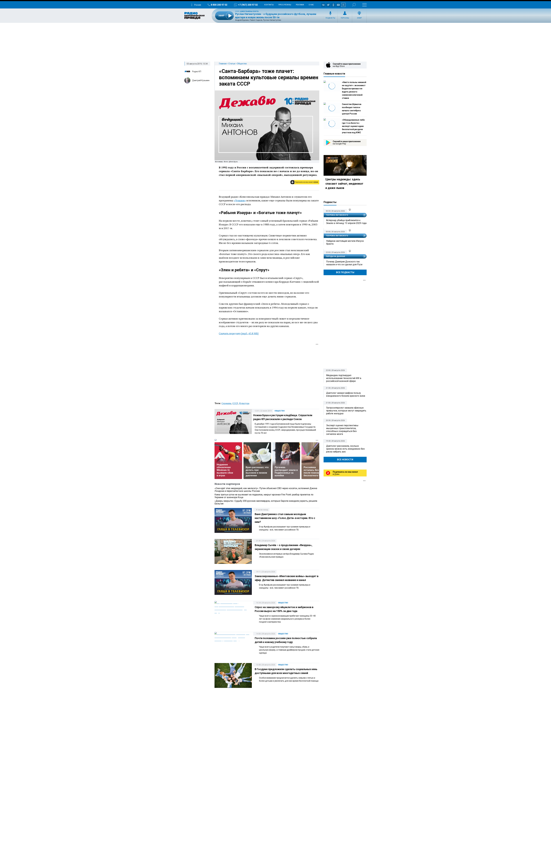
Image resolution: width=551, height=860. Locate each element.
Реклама (300, 5)
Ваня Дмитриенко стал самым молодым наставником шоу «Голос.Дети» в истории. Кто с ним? (285, 518)
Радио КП (196, 71)
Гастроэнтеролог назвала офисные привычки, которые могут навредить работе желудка (346, 410)
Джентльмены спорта (249, 11)
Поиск (354, 5)
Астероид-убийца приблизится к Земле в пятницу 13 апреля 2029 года (346, 222)
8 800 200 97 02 (219, 4)
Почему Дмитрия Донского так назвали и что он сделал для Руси (344, 263)
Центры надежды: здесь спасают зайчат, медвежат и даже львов (344, 184)
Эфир (359, 18)
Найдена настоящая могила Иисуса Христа (345, 242)
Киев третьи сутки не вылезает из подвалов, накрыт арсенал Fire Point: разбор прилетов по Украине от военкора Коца (264, 496)
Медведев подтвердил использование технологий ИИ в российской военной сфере (343, 378)
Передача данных (335, 256)
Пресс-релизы (284, 5)
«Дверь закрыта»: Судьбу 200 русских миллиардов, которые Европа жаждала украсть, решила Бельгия (266, 502)
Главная (223, 63)
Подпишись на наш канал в (306, 182)
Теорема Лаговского (337, 215)
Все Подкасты (345, 272)
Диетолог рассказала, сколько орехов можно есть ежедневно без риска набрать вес (345, 449)
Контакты (269, 5)
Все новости (345, 459)
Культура (244, 403)
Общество (242, 63)
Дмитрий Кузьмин (200, 80)
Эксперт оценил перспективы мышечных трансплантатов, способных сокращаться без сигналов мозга (342, 429)
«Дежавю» (240, 200)
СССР (235, 403)
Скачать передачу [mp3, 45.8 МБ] (238, 333)
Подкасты (330, 18)
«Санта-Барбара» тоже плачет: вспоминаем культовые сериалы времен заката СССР (268, 77)
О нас (311, 5)
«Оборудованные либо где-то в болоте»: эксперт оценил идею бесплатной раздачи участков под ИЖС (353, 126)
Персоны (345, 18)
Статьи (231, 63)
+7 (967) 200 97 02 (248, 4)
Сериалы (226, 403)
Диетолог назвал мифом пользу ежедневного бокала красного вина (345, 394)
